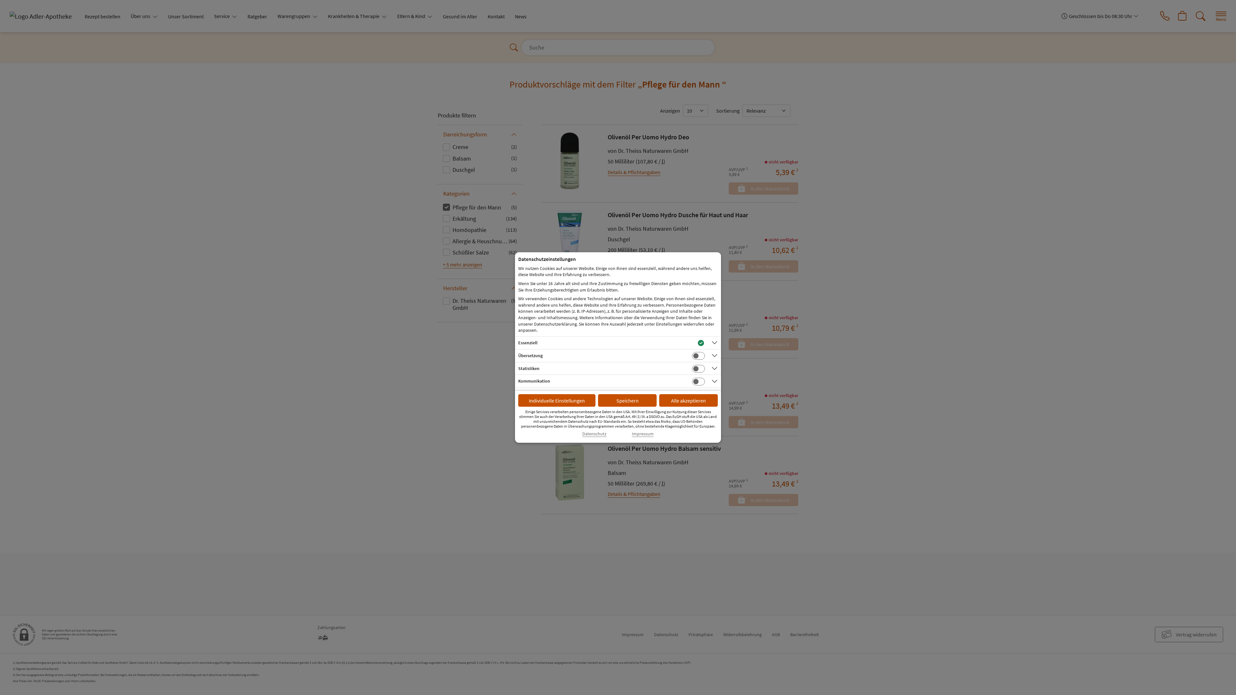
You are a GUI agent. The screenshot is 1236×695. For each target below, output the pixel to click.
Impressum (643, 434)
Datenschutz (594, 434)
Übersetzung (530, 355)
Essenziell (528, 343)
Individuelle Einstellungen (557, 400)
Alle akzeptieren (688, 400)
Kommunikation (534, 381)
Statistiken (528, 368)
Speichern (627, 400)
